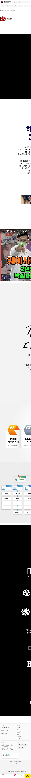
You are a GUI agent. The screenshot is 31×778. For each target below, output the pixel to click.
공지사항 (18, 738)
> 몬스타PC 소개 (12, 10)
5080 (26, 6)
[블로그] (25, 745)
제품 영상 (8, 6)
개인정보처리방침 (20, 731)
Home (2, 10)
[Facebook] (19, 748)
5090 (20, 6)
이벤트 (18, 734)
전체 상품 (14, 6)
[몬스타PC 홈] (6, 2)
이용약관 (18, 729)
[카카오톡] (22, 748)
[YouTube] (19, 745)
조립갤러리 (19, 736)
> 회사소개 (6, 10)
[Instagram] (22, 745)
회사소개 (18, 727)
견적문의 (18, 732)
